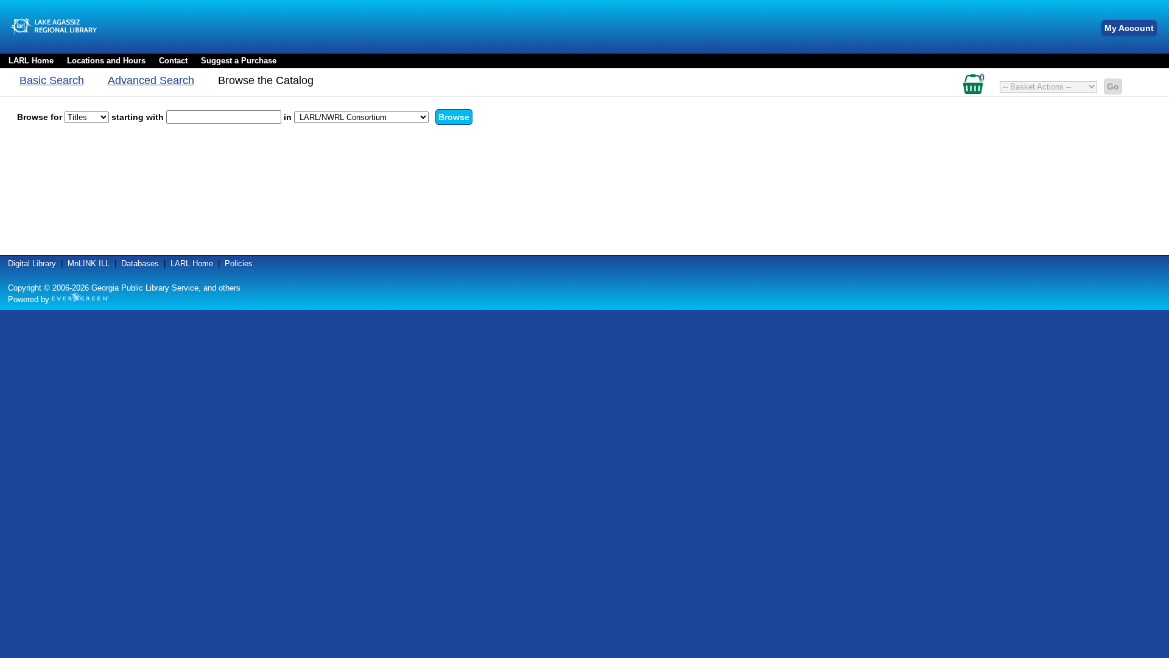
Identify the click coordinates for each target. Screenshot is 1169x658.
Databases (140, 263)
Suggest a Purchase (238, 60)
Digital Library (32, 263)
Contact (173, 60)
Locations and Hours (106, 60)
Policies (239, 263)
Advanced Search (151, 80)
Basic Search (51, 80)
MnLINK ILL (89, 263)
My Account (1129, 28)
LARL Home (31, 60)
